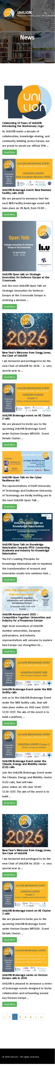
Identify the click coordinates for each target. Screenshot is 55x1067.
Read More (9, 152)
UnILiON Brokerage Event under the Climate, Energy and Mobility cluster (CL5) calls (24, 764)
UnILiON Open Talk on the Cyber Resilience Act (22, 479)
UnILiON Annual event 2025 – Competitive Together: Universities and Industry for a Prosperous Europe (26, 617)
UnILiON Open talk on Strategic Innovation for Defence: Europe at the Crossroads (25, 277)
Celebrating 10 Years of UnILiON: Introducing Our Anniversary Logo (23, 124)
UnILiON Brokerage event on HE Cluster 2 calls (26, 417)
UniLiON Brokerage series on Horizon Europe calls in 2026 (25, 976)
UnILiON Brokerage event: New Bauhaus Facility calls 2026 (26, 191)
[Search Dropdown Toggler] (46, 13)
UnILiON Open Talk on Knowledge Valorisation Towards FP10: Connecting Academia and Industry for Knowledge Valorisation (26, 549)
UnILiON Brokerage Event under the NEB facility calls (27, 690)
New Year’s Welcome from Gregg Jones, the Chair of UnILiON (26, 354)
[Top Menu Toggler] (53, 13)
